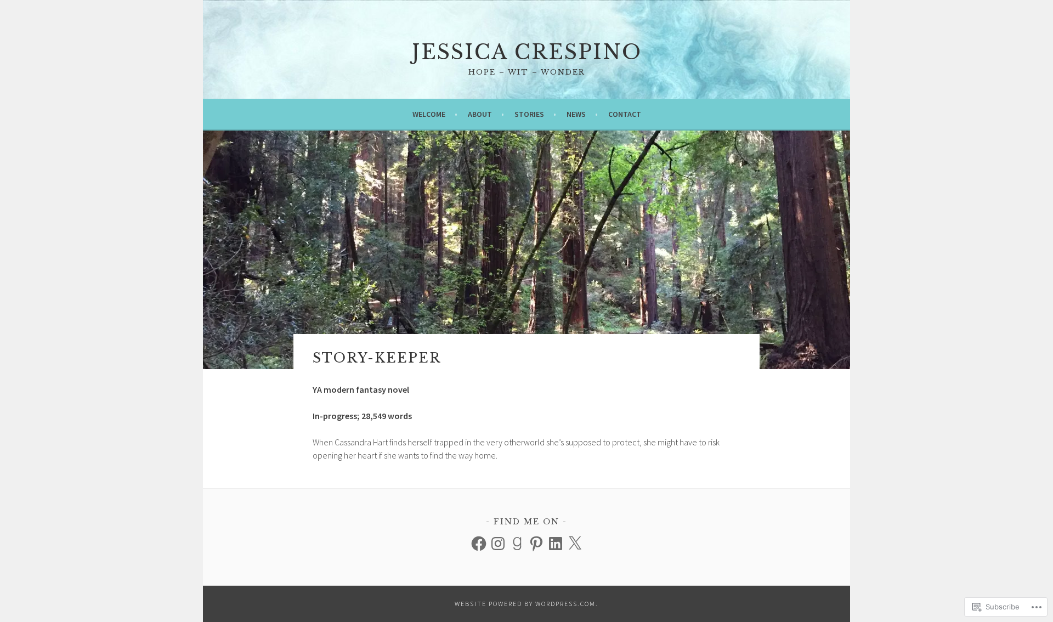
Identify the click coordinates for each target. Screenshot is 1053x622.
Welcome (428, 114)
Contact (624, 114)
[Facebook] (479, 543)
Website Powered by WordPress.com (525, 604)
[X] (575, 543)
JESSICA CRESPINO (527, 52)
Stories (529, 114)
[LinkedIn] (555, 543)
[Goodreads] (517, 543)
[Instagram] (498, 543)
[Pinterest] (536, 543)
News (576, 114)
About (480, 114)
